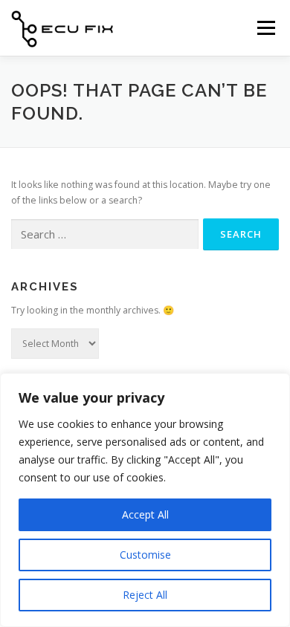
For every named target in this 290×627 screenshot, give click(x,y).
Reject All (145, 595)
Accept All (145, 514)
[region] (145, 500)
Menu (265, 28)
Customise (145, 555)
